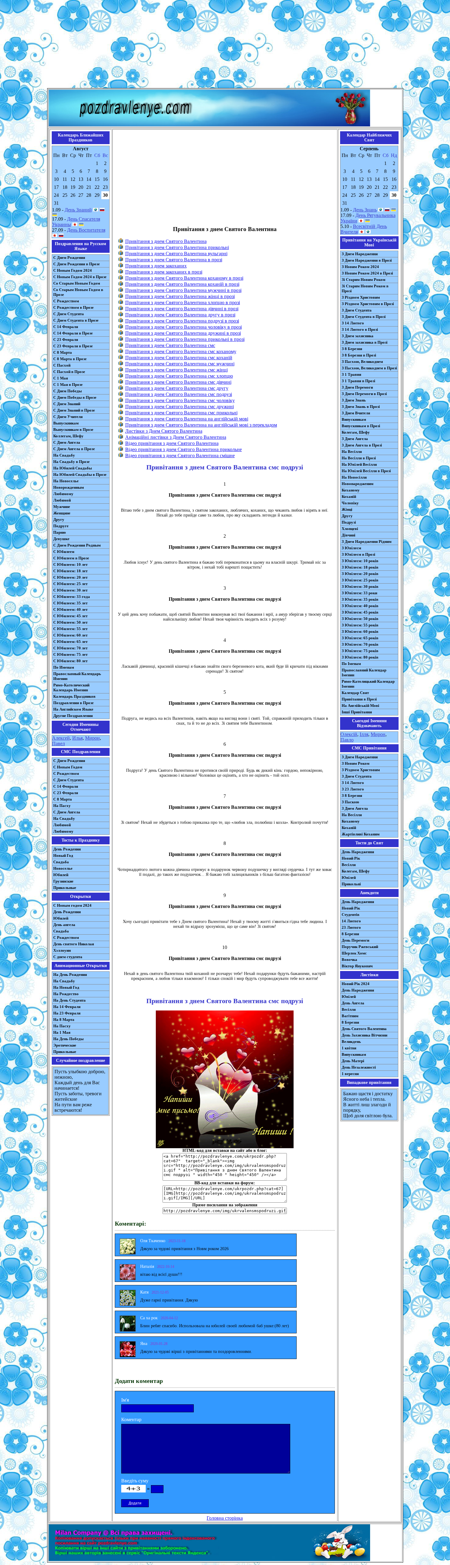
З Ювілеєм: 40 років (360, 605)
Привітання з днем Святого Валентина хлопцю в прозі (182, 302)
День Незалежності (359, 1067)
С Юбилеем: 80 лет (70, 661)
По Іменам (351, 663)
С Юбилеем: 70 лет (70, 648)
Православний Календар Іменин (364, 672)
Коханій (349, 496)
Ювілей (349, 877)
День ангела (64, 924)
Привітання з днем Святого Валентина (166, 241)
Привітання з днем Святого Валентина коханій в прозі (182, 284)
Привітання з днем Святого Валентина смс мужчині (179, 363)
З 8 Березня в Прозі (359, 355)
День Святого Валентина (364, 1028)
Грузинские (63, 881)
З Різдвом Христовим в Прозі (368, 303)
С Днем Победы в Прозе (74, 397)
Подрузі (349, 522)
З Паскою (350, 802)
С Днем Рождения (69, 257)
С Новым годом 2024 (72, 905)
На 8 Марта (63, 1019)
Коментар (131, 1419)
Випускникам (354, 419)
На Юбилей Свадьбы (72, 468)
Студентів (350, 914)
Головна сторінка (225, 1518)
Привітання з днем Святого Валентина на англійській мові (186, 418)
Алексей (61, 738)
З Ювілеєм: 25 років (360, 580)
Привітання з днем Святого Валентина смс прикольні (181, 412)
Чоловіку (350, 503)
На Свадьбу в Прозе (71, 461)
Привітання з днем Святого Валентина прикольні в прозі (185, 339)
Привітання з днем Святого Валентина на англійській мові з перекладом (201, 425)
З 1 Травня (351, 374)
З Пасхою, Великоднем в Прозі (369, 368)
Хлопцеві (350, 528)
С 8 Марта (62, 352)
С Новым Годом (67, 767)
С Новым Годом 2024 (72, 270)
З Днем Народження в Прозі (367, 260)
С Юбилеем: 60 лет (70, 635)
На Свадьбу (64, 455)
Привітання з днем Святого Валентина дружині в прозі (183, 333)
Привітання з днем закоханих (156, 265)
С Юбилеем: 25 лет (70, 583)
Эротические (64, 1045)
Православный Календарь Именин (77, 676)
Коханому (351, 490)
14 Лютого (351, 921)
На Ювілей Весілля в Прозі (366, 471)
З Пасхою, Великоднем (362, 361)
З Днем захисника (357, 336)
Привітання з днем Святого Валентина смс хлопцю (179, 376)
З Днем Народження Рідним (367, 541)
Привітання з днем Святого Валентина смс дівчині (178, 382)
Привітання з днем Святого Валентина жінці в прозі (180, 296)
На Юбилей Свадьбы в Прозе (80, 474)
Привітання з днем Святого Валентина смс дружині (179, 406)
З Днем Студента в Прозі (364, 316)
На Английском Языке (73, 709)
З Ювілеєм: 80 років (360, 657)
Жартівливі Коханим (361, 834)
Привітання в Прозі (359, 699)
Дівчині (348, 535)
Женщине (61, 513)
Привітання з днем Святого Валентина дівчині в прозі (181, 308)
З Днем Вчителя (356, 413)
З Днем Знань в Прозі (361, 406)
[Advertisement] (225, 45)
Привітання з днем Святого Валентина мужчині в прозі (183, 290)
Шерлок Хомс (354, 953)
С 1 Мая (60, 378)
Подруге (61, 526)
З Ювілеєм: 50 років (360, 618)
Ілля (364, 734)
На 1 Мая (61, 1032)
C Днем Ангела (66, 812)
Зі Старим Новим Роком (363, 279)
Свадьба (61, 862)
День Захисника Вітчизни (364, 1035)
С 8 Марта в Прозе (70, 359)
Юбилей (60, 874)
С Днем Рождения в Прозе (76, 264)
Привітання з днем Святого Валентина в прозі (173, 259)
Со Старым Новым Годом (76, 283)
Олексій (348, 734)
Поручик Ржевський (360, 946)
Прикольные (64, 887)
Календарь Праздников (74, 696)
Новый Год (63, 855)
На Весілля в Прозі (359, 458)
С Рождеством (66, 301)
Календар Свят (355, 692)
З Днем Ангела (355, 438)
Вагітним (350, 1016)
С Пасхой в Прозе (69, 371)
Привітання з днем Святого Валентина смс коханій (178, 357)
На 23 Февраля (67, 1013)
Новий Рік (351, 858)
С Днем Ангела (66, 442)
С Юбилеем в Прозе (71, 558)
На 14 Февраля (67, 1006)
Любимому (63, 493)
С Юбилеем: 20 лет (70, 577)
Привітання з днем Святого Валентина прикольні (177, 247)
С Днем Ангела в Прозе (74, 448)
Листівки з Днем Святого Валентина (163, 431)
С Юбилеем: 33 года (71, 596)
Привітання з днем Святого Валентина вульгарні (176, 253)
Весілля (349, 864)
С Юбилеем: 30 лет (70, 590)
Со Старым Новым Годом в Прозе (78, 292)
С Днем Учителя (68, 416)
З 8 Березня (352, 348)
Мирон (92, 738)
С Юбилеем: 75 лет (70, 654)
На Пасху (62, 805)
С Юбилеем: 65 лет (70, 641)
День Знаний (78, 209)
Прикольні (351, 884)
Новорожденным (68, 487)
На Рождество (66, 994)
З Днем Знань (354, 400)
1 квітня (349, 1048)
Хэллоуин (62, 950)
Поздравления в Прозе (73, 702)
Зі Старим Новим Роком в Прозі (365, 288)
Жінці (347, 509)
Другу (58, 519)
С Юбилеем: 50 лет (70, 622)
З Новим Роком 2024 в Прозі (367, 273)
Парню (59, 532)
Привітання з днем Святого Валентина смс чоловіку (180, 400)
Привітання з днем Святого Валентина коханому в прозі (184, 278)
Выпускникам (66, 423)
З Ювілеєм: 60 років (360, 631)
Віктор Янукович (357, 966)
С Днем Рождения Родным (77, 545)
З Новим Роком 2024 (360, 266)
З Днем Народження (360, 254)
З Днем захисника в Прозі (365, 342)
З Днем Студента (357, 310)
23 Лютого (351, 927)
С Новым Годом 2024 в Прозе (80, 277)
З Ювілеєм (351, 548)
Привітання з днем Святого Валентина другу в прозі (180, 314)
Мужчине (61, 506)
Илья (77, 738)
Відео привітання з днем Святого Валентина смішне (180, 455)
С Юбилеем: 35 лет (70, 603)
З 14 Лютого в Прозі (360, 329)
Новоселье (63, 868)
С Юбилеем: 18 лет (70, 571)
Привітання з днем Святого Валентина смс (170, 345)
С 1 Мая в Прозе (68, 384)
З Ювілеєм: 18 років (360, 567)
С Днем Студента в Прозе (76, 320)
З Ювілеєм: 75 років (360, 650)
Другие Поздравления (73, 715)
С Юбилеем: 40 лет (70, 609)
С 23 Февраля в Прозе (73, 346)
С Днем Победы (67, 391)
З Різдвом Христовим (361, 297)
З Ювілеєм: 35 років (360, 599)
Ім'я (125, 1400)
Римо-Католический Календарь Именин (71, 687)
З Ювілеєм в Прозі (358, 554)
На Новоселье (66, 481)
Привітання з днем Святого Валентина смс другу (176, 388)
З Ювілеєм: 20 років (360, 573)
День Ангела (353, 1003)
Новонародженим (357, 483)
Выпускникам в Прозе (73, 429)
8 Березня (350, 934)
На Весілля (352, 451)
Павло (347, 739)
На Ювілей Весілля (359, 464)
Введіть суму (134, 1480)
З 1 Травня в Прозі (358, 381)
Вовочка (349, 959)
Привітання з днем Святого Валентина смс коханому (180, 351)
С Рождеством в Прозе (73, 307)
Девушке (61, 538)
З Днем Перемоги (357, 387)
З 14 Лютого (353, 323)
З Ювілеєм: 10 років (360, 560)
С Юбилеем (63, 551)
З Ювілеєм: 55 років (360, 625)
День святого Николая (73, 944)
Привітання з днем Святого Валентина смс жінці (176, 369)
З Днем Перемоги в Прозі (364, 393)
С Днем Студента (68, 314)
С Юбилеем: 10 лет (70, 564)
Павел (58, 743)
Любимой (62, 500)
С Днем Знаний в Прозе (74, 410)
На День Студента (69, 1000)
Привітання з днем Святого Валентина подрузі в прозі (182, 320)
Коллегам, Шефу (68, 436)
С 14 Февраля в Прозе (73, 333)
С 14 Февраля (65, 326)
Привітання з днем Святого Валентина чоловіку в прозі (183, 327)
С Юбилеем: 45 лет (70, 616)
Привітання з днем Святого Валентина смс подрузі (178, 394)
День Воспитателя (86, 230)
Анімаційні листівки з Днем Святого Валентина (175, 437)
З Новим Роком (355, 763)
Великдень (351, 1041)
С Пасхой (61, 365)
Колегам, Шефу (356, 432)
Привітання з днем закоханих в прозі (163, 272)
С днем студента (67, 956)
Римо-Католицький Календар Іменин (368, 684)
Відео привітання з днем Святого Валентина (172, 443)
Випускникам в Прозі (361, 426)
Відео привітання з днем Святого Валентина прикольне (183, 449)
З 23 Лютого (353, 789)
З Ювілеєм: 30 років (360, 586)
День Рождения (67, 849)
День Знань (365, 209)
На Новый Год (66, 987)
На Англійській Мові (360, 705)
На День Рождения (70, 974)
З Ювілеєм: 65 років (360, 638)
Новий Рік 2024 (355, 983)
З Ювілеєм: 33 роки (359, 593)
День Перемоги (355, 940)
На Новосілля (354, 477)
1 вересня (350, 1073)
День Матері (353, 1061)
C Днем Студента (68, 780)
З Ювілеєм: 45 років (360, 612)
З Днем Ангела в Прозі (362, 445)
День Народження (358, 852)
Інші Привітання (357, 712)
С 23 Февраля (65, 339)
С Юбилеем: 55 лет (70, 628)
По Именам (63, 667)
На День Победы (68, 1038)
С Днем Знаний (66, 404)
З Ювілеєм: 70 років (360, 644)
